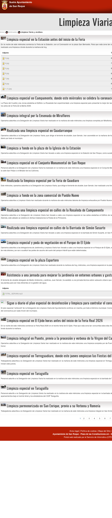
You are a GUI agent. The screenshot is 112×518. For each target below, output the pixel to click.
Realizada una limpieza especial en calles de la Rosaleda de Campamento (55, 210)
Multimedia (12, 32)
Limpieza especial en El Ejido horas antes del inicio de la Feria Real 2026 (55, 320)
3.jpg (7, 58)
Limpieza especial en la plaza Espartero (33, 260)
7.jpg (7, 78)
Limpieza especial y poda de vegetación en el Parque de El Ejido (48, 242)
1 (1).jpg (8, 88)
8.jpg (7, 83)
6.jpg (7, 73)
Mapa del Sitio (104, 430)
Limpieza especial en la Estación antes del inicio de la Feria (46, 39)
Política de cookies (88, 430)
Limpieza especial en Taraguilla (27, 373)
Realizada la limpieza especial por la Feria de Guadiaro (43, 180)
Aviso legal (74, 430)
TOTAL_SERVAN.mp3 (14, 293)
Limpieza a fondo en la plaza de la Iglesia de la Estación (44, 148)
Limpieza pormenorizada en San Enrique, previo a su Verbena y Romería (53, 405)
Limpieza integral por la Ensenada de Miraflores (38, 115)
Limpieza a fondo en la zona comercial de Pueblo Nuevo (43, 195)
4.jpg (7, 63)
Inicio (2, 32)
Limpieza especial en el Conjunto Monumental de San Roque (46, 162)
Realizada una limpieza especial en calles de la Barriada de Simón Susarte (56, 227)
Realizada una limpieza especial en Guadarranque (39, 130)
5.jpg (7, 68)
